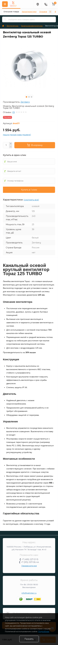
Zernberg (25, 102)
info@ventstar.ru (29, 593)
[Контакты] (46, 4)
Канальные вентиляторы (32, 26)
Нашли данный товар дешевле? (17, 135)
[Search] (5, 19)
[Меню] (5, 4)
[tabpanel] (29, 66)
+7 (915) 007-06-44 (30, 562)
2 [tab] (29, 97)
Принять (29, 639)
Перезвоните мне (29, 566)
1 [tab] (26, 97)
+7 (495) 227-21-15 (30, 559)
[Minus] (10, 146)
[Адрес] (38, 4)
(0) (13, 112)
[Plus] (10, 143)
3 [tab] (31, 97)
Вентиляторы (12, 26)
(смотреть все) (31, 199)
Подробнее (43, 631)
